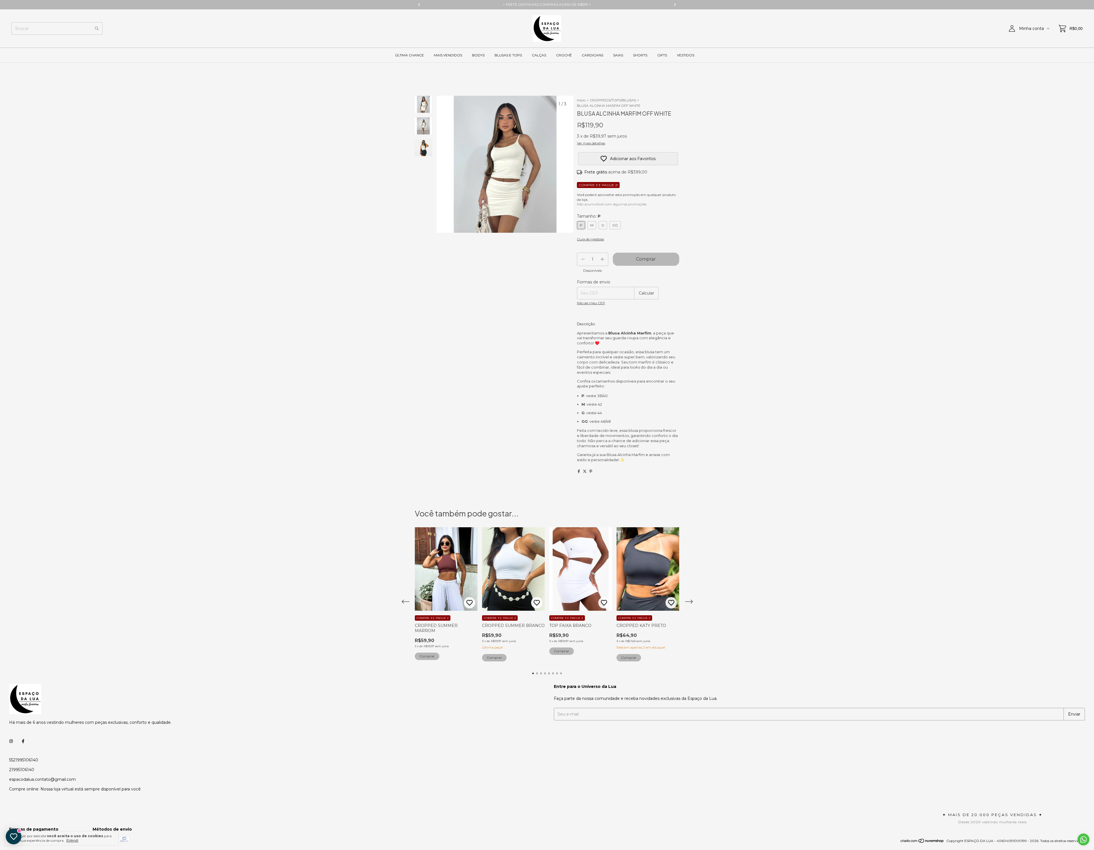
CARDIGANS (592, 55)
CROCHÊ (564, 55)
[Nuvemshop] (922, 842)
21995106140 (21, 769)
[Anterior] (420, 248)
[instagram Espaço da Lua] (11, 741)
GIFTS (662, 55)
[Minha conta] (1012, 28)
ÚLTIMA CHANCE (409, 55)
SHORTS (640, 55)
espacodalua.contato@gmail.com (42, 779)
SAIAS (618, 55)
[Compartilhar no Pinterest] (591, 471)
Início (581, 100)
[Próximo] (427, 248)
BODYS (478, 55)
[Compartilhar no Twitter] (585, 471)
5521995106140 (23, 760)
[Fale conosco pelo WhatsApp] (1083, 839)
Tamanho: (589, 216)
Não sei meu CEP (591, 303)
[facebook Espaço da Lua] (23, 741)
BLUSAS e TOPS (508, 55)
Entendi (72, 841)
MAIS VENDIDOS (448, 55)
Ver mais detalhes (591, 143)
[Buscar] (97, 28)
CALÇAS (539, 55)
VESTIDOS (685, 55)
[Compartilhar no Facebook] (579, 471)
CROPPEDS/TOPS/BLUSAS (613, 100)
